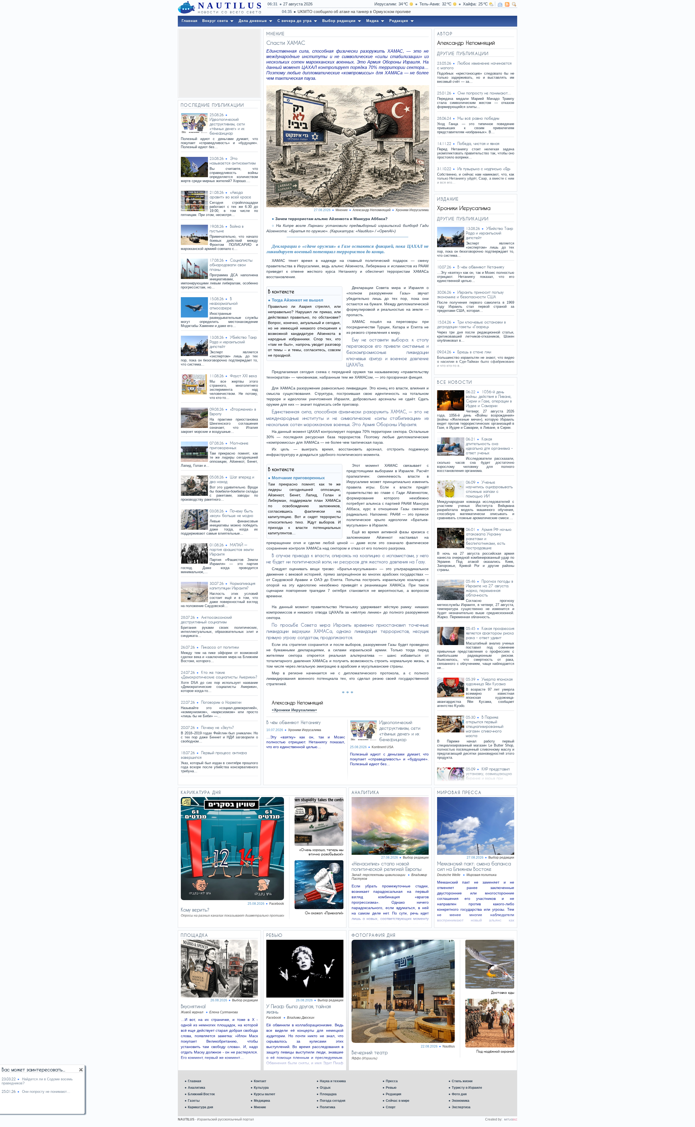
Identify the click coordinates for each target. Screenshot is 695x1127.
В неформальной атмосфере (224, 303)
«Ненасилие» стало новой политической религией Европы (386, 866)
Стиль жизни (462, 1081)
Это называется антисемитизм (233, 160)
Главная (194, 1081)
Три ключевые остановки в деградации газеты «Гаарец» (471, 324)
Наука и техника (333, 1081)
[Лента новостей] (507, 4)
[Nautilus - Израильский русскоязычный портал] (186, 7)
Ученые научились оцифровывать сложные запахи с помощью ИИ (489, 489)
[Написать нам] (500, 4)
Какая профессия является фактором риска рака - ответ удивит (490, 633)
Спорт (391, 1107)
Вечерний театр (370, 1052)
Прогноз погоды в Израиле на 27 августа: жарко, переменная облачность (489, 588)
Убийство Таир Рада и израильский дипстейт (233, 342)
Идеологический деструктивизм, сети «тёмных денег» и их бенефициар (227, 126)
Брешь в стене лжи (474, 352)
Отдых (325, 1088)
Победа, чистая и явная (478, 143)
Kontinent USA (382, 747)
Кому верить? (195, 909)
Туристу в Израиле (467, 1088)
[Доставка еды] (489, 987)
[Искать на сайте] (514, 4)
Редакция (393, 1094)
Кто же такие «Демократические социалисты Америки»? (219, 674)
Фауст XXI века (243, 375)
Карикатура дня (200, 1107)
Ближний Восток (201, 1094)
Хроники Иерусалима (412, 210)
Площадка (328, 1094)
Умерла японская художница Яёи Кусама (489, 681)
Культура (261, 1088)
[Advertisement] (219, 63)
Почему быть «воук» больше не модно (231, 513)
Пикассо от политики (220, 647)
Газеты (194, 1101)
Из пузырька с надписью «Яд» (484, 168)
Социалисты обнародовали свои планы (231, 265)
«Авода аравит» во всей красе (230, 194)
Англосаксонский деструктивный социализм (206, 619)
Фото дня (459, 1094)
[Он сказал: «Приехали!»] (319, 907)
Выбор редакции (416, 857)
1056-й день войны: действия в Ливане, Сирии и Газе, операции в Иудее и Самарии (489, 398)
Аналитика (196, 1088)
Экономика (460, 1101)
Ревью (391, 1088)
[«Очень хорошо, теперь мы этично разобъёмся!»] (319, 844)
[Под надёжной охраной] (489, 1046)
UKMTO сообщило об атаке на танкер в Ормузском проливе (339, 11)
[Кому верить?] (232, 898)
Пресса (392, 1081)
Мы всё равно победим (478, 118)
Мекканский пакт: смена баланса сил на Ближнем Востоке (474, 866)
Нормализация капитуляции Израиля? (232, 585)
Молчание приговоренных (229, 445)
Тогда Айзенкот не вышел (297, 300)
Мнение (260, 1107)
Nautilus (449, 1046)
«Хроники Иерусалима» (294, 710)
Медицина (262, 1101)
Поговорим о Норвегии (221, 702)
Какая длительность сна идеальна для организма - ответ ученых (489, 446)
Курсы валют (264, 1094)
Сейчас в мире (397, 1101)
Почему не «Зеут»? (217, 727)
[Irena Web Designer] (510, 1119)
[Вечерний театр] (403, 1041)
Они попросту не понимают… (484, 93)
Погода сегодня (332, 1101)
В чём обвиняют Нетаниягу (293, 722)
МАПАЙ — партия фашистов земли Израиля (232, 549)
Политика (327, 1107)
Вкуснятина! (193, 1006)
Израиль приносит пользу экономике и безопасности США (470, 294)
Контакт (260, 1081)
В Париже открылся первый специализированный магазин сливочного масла (484, 726)
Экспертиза (461, 1107)
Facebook (276, 904)
